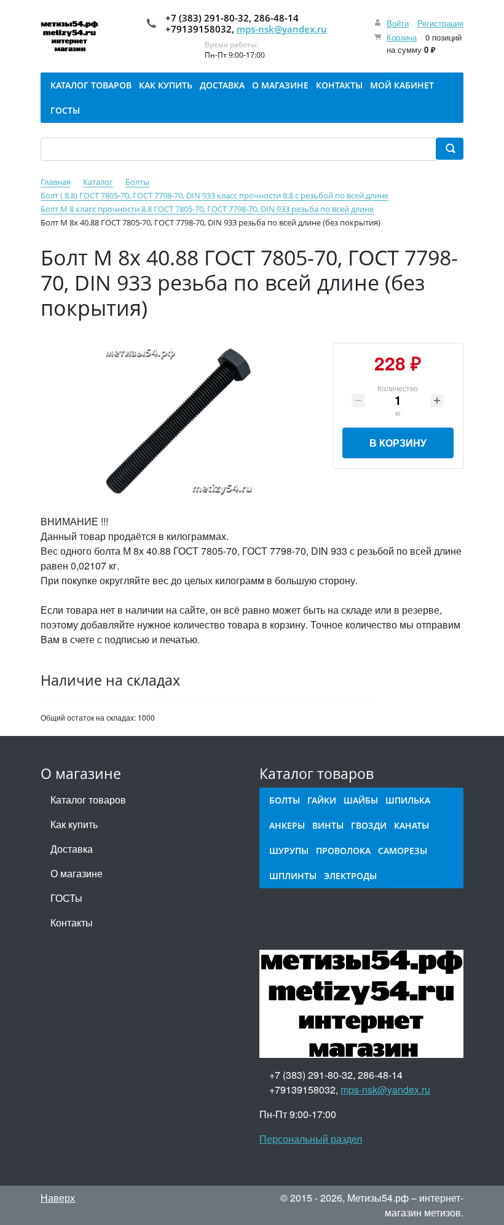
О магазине (76, 873)
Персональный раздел (310, 1139)
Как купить (74, 824)
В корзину (398, 443)
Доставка (71, 849)
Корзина (402, 37)
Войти (398, 23)
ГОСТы (66, 898)
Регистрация (440, 23)
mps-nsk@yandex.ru (282, 29)
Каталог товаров (88, 800)
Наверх (58, 1198)
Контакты (71, 922)
